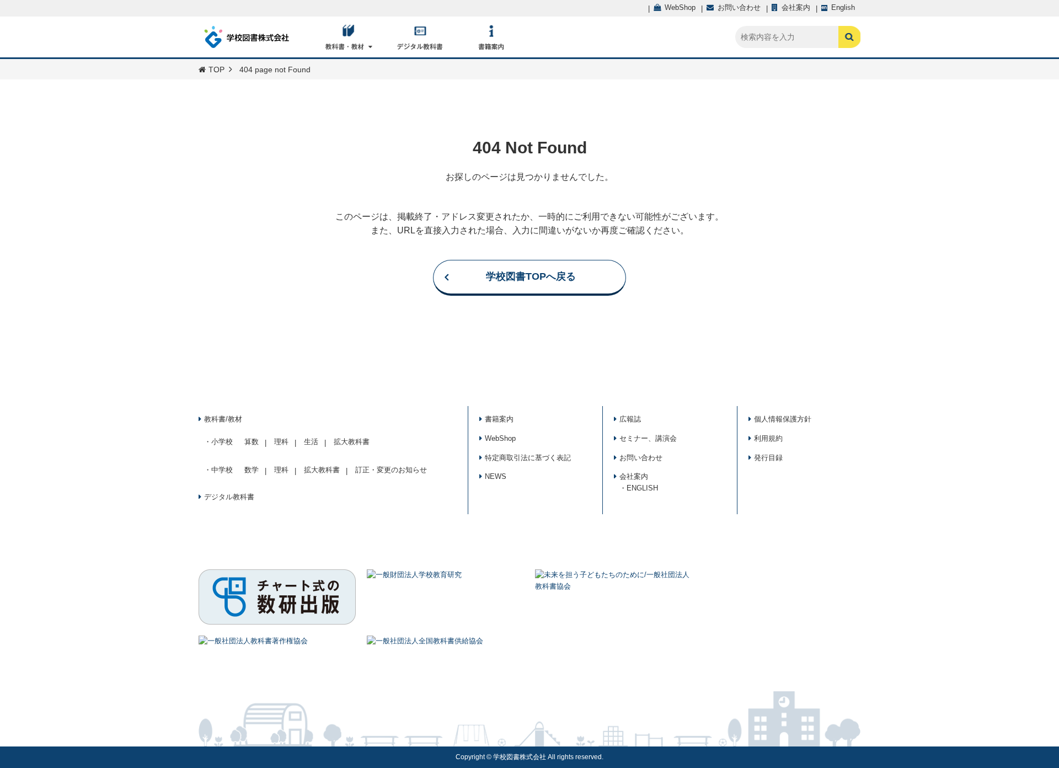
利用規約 (768, 438)
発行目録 (768, 458)
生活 (311, 442)
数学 (251, 470)
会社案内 (633, 476)
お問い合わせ (640, 458)
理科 (281, 442)
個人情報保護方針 (782, 419)
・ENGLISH (638, 488)
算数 (251, 442)
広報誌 (630, 419)
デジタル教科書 (229, 497)
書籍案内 (499, 419)
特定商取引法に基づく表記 (528, 458)
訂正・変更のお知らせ (391, 470)
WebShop (500, 438)
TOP (216, 69)
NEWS (495, 476)
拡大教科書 (352, 442)
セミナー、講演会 (648, 438)
